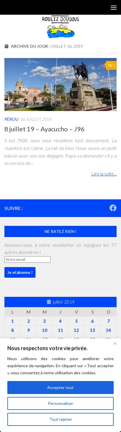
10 (44, 330)
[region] (60, 385)
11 (60, 330)
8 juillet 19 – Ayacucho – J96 (44, 129)
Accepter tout (60, 387)
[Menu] (113, 7)
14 (108, 330)
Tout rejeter (60, 419)
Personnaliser (60, 403)
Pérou (11, 119)
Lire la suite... (104, 173)
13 (92, 330)
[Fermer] (114, 343)
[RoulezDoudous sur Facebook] (113, 207)
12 (76, 330)
